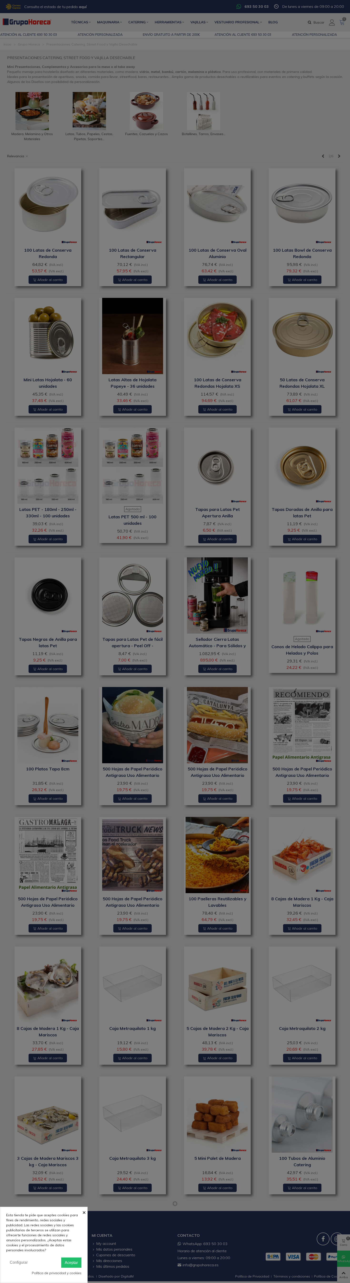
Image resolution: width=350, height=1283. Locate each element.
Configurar (19, 1262)
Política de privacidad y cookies (56, 1273)
